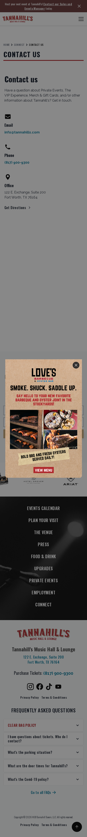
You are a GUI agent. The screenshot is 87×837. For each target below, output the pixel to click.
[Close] (76, 365)
